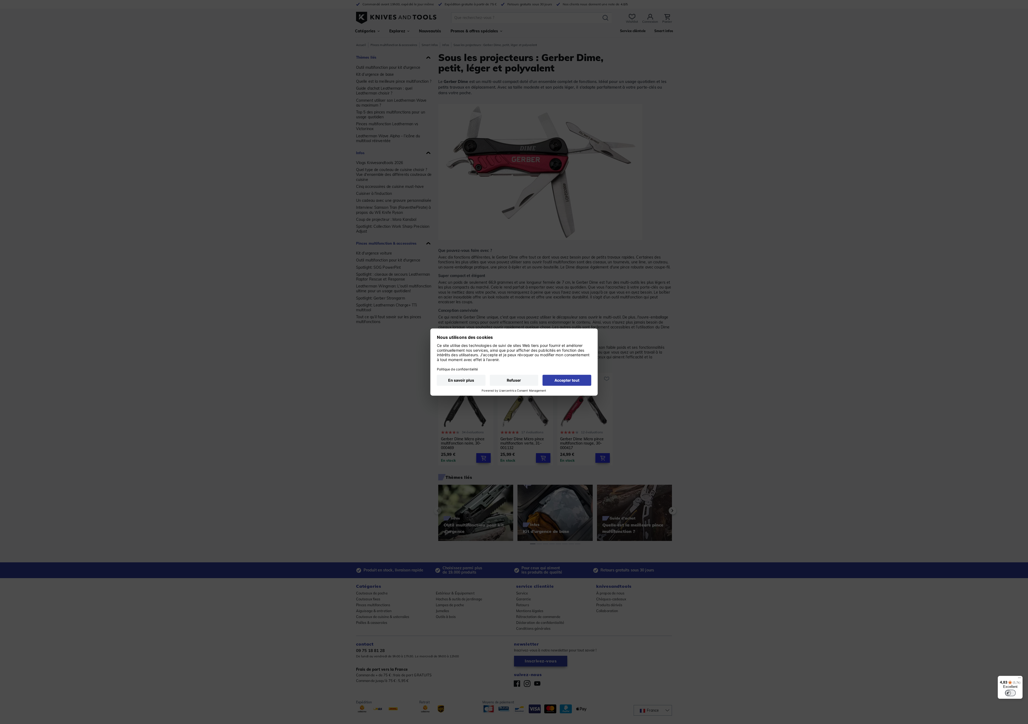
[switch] (1010, 693)
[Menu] (1019, 679)
